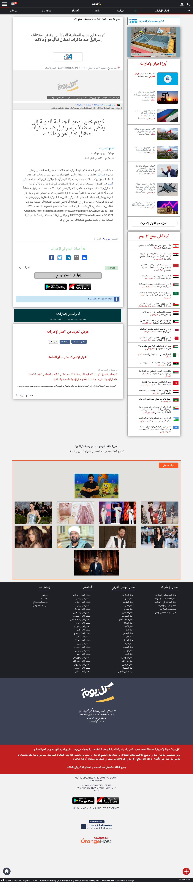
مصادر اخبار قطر (83, 630)
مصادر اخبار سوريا (82, 609)
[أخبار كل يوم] (96, 4)
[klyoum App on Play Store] (84, 803)
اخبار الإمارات (98, 105)
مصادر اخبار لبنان (83, 606)
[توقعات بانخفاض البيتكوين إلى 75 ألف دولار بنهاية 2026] (168, 214)
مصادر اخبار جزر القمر (81, 661)
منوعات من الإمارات (168, 609)
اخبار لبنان (129, 606)
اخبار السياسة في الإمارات (165, 595)
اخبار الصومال (127, 668)
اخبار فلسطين (127, 613)
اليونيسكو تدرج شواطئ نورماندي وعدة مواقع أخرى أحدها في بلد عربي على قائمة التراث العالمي (155, 409)
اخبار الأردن (128, 637)
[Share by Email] (84, 259)
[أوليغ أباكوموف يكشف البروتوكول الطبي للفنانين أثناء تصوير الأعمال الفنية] (117, 536)
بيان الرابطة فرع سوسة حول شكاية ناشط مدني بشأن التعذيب (156, 383)
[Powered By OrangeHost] (96, 844)
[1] (13, 3)
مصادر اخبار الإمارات (81, 595)
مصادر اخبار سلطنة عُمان (80, 619)
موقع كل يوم (114, 19)
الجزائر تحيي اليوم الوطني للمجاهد (156, 354)
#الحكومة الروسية (85, 374)
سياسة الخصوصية (39, 606)
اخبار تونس (128, 651)
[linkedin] (68, 259)
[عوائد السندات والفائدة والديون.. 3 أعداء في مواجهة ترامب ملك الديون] (168, 177)
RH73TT (111, 268)
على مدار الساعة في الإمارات (164, 613)
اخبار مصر (129, 599)
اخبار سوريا (128, 609)
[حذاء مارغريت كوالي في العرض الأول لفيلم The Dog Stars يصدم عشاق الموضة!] (160, 536)
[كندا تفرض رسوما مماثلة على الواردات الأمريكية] (168, 140)
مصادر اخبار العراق (82, 623)
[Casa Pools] (153, 42)
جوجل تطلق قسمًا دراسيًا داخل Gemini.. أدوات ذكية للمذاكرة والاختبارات (154, 294)
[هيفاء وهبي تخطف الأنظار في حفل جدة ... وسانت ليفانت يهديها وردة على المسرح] (160, 512)
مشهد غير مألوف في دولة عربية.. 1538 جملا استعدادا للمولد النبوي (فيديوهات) (155, 428)
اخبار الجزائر (128, 640)
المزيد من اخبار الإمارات (153, 223)
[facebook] (51, 259)
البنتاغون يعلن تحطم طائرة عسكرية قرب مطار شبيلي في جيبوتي (154, 419)
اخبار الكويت (128, 626)
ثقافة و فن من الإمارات (167, 606)
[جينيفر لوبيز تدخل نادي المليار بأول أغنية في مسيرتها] (33, 536)
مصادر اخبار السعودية (81, 616)
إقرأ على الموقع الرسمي (68, 275)
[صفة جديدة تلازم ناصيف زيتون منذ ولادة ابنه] (96, 563)
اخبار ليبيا (129, 644)
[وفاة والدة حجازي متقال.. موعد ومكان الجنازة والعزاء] (75, 536)
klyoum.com (184, 880)
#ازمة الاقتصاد (35, 374)
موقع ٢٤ (78, 19)
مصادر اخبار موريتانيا (81, 658)
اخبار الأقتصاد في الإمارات (165, 599)
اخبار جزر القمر (127, 661)
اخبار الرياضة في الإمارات (165, 602)
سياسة (88, 19)
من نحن (44, 595)
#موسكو (113, 374)
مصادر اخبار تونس (82, 651)
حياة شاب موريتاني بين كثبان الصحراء (155, 399)
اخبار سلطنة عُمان (126, 619)
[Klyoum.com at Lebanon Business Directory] (96, 829)
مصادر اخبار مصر (83, 599)
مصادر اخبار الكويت (82, 626)
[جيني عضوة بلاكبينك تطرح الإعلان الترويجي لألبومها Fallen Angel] (33, 512)
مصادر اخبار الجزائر (82, 640)
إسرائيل (100, 174)
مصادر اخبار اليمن (83, 654)
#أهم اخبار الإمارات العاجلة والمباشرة (70, 379)
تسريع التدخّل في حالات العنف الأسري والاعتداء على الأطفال (155, 322)
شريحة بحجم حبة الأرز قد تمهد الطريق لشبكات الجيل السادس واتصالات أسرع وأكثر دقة (155, 256)
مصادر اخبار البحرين (82, 633)
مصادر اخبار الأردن (82, 637)
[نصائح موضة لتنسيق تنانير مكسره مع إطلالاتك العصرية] (75, 512)
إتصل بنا (44, 599)
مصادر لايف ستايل (82, 671)
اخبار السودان (127, 647)
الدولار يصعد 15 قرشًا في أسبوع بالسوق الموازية (155, 364)
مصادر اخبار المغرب (82, 602)
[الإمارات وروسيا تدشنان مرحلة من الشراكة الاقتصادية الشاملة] (168, 122)
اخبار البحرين (128, 633)
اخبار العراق (128, 623)
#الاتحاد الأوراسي (51, 374)
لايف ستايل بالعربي (125, 671)
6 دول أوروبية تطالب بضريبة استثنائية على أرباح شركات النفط (68, 319)
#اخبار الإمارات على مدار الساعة (102, 379)
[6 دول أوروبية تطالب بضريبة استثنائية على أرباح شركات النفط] (168, 104)
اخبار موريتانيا (127, 658)
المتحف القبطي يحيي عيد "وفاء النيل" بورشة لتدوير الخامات (155, 277)
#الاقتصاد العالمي (67, 374)
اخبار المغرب (128, 602)
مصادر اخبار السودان (82, 647)
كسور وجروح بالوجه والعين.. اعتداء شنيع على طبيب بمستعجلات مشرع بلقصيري (156, 267)
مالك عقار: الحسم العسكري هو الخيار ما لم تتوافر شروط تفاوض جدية (155, 372)
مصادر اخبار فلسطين (81, 613)
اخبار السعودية (127, 616)
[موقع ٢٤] (68, 56)
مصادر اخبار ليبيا (83, 644)
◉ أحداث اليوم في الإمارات (68, 249)
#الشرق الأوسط (101, 374)
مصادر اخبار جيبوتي (82, 664)
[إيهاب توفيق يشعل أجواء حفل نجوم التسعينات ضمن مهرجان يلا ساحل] (117, 512)
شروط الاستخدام (40, 602)
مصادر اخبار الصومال (81, 668)
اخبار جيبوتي (127, 664)
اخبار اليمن (129, 654)
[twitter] (59, 259)
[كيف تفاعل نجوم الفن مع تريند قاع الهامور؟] (96, 486)
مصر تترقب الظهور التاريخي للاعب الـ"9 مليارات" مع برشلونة (154, 347)
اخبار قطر (129, 630)
